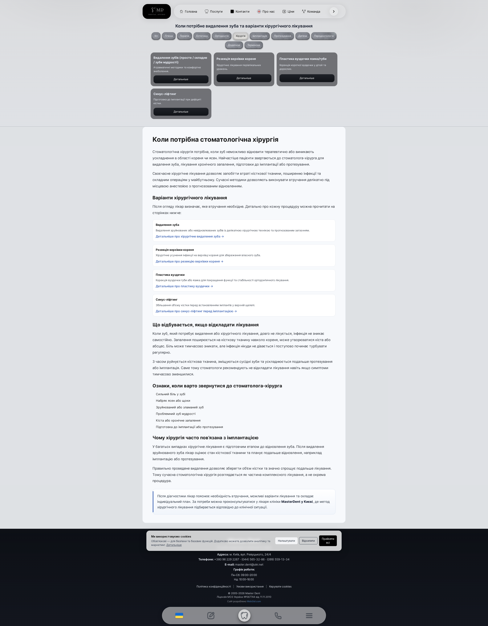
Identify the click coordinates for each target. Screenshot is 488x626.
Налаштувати (286, 540)
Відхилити (308, 540)
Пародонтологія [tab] (324, 35)
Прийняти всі (328, 540)
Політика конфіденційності (214, 586)
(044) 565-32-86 (253, 559)
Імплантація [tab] (260, 35)
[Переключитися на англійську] (179, 615)
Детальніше (174, 544)
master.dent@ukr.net (249, 564)
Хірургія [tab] (240, 35)
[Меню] (334, 11)
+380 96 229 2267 (226, 559)
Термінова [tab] (253, 45)
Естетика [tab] (202, 35)
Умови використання (250, 586)
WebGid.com (254, 601)
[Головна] (156, 11)
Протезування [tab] (282, 35)
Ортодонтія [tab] (222, 35)
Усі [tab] (156, 35)
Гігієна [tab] (169, 35)
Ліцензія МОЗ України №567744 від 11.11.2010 (244, 596)
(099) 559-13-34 (278, 559)
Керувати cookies (280, 586)
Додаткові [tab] (234, 45)
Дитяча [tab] (302, 35)
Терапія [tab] (184, 35)
